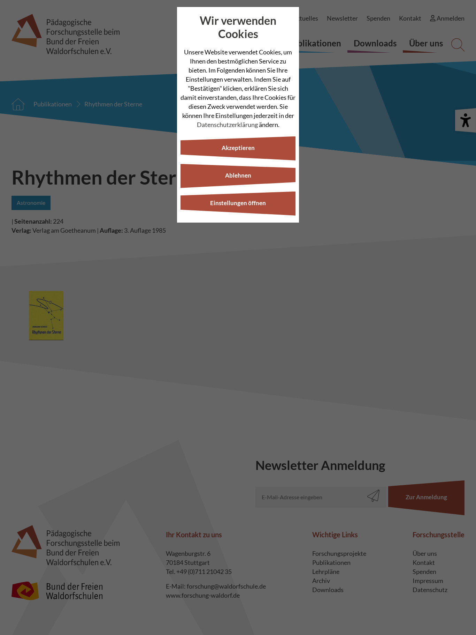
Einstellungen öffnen (238, 203)
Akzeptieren (238, 147)
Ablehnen (238, 175)
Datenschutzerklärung (227, 124)
